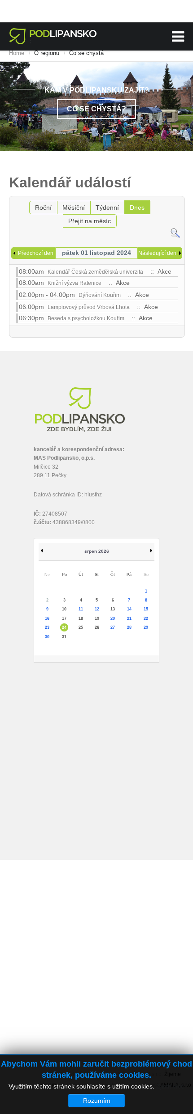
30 (47, 637)
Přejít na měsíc (89, 220)
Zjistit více (170, 1086)
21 (129, 618)
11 (81, 609)
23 (47, 627)
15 (146, 609)
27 (112, 627)
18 (81, 618)
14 (129, 609)
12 (97, 609)
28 (129, 627)
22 (146, 618)
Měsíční (73, 207)
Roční (43, 207)
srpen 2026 (96, 551)
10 (64, 609)
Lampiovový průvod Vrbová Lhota (89, 307)
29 (146, 627)
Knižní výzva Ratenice (74, 283)
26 (97, 627)
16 (47, 618)
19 (97, 618)
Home (16, 53)
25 (81, 627)
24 (64, 627)
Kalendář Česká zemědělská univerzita (95, 272)
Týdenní (107, 207)
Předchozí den (35, 253)
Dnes (137, 207)
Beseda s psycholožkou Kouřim (86, 318)
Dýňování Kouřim (100, 295)
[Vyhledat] (175, 232)
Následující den (157, 253)
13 (112, 609)
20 (112, 618)
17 (64, 618)
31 (64, 637)
